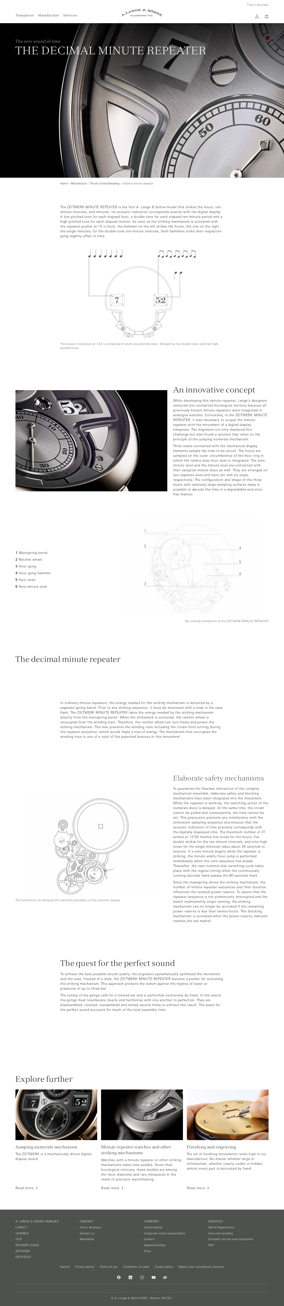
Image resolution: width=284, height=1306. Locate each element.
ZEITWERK (22, 1251)
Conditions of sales (136, 1266)
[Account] (257, 16)
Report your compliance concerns (201, 1266)
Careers (149, 1239)
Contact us (87, 1233)
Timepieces (24, 15)
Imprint (65, 1266)
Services (70, 15)
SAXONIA (22, 1233)
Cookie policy (164, 1266)
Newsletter (87, 1239)
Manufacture (48, 15)
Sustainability (153, 1227)
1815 (18, 1239)
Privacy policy (85, 1266)
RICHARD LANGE (27, 1245)
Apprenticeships (155, 1245)
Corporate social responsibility (164, 1233)
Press (147, 1251)
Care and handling (220, 1233)
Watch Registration (221, 1227)
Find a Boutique (90, 1227)
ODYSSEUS (23, 1256)
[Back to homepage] (142, 12)
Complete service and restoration (230, 1239)
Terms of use (108, 1266)
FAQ (211, 1245)
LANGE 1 (21, 1227)
